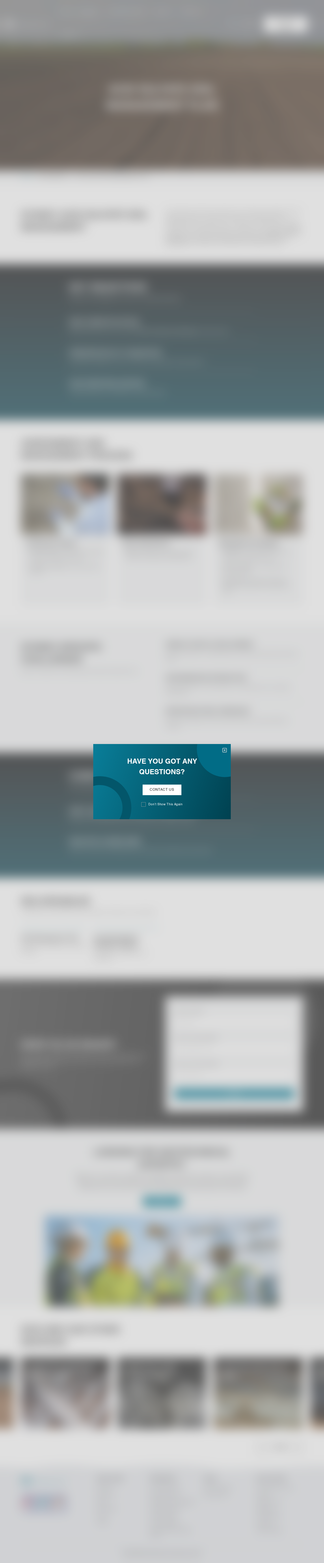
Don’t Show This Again (165, 804)
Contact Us (162, 790)
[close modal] (224, 750)
